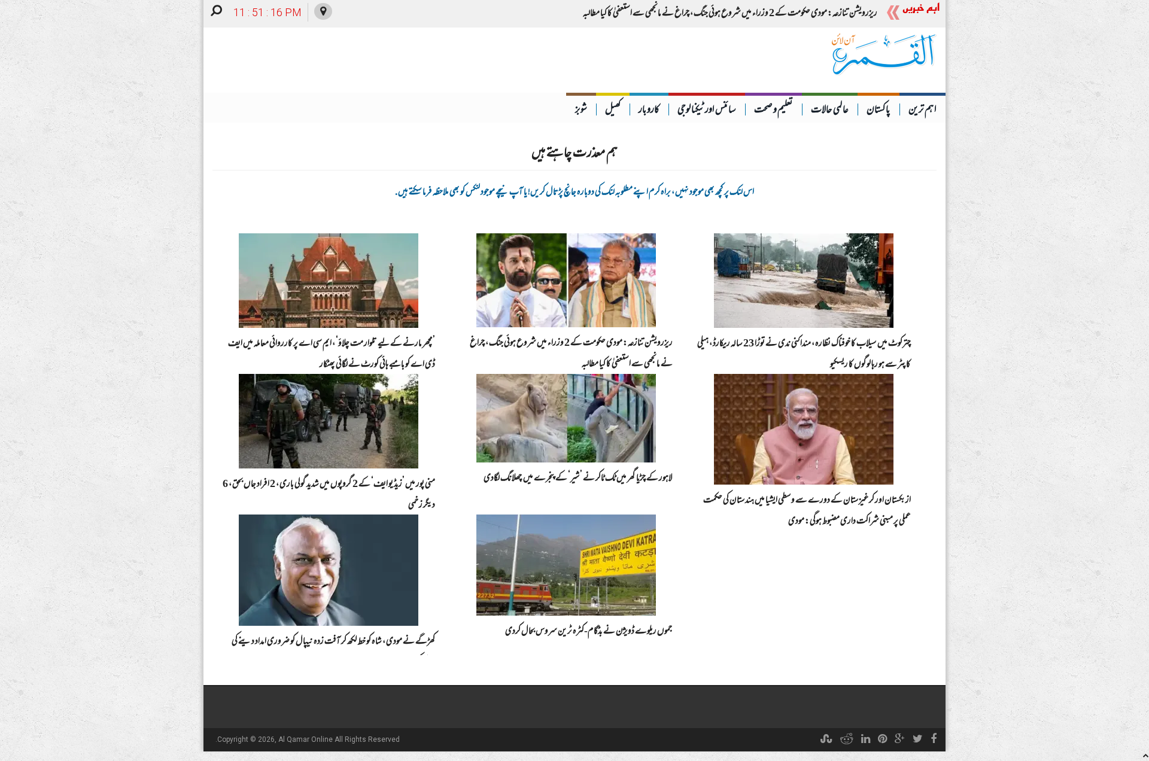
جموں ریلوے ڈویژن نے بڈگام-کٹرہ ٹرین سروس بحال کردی (589, 632)
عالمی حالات (830, 111)
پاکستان (878, 111)
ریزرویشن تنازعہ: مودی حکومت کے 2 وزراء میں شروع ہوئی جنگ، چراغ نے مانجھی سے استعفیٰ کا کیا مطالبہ (730, 14)
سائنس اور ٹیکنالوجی (706, 111)
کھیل (613, 111)
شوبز (581, 111)
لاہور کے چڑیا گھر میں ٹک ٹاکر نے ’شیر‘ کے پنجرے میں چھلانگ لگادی (578, 479)
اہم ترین (922, 111)
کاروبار (649, 111)
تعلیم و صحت (773, 111)
